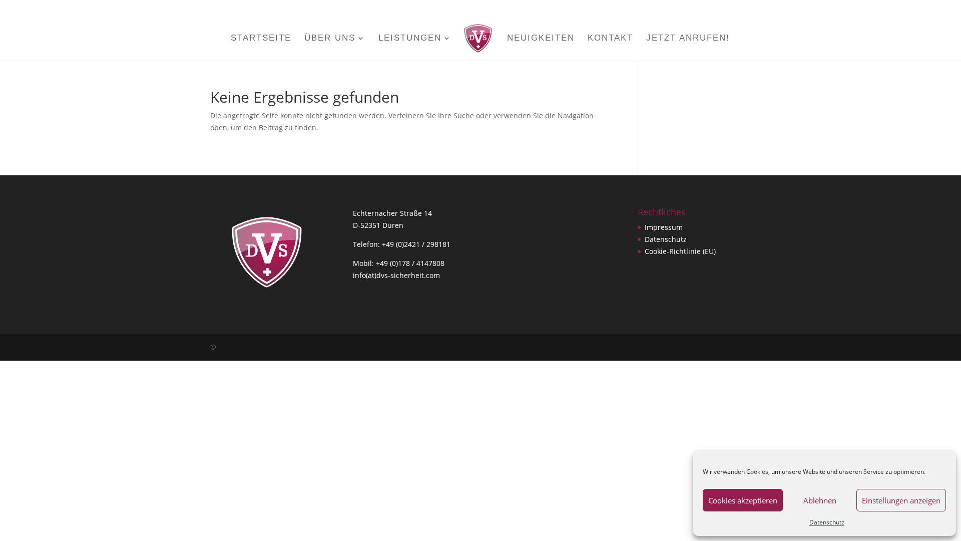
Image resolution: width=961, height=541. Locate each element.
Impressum (664, 227)
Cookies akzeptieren (742, 500)
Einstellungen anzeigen (901, 500)
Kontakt (610, 39)
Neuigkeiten (541, 39)
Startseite (261, 39)
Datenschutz (826, 522)
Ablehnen (819, 500)
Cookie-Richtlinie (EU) (680, 251)
